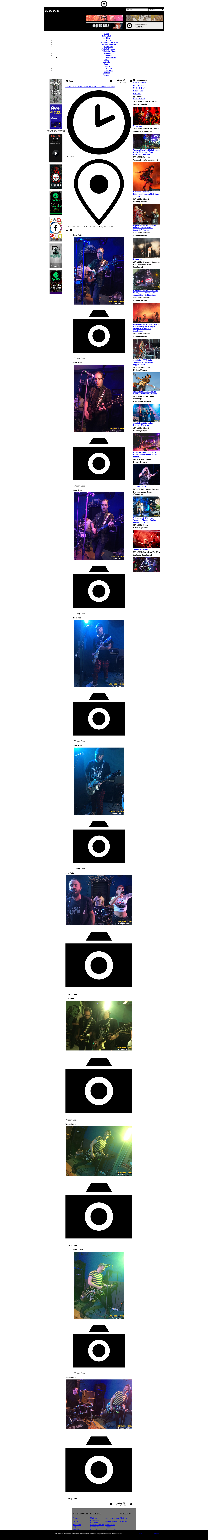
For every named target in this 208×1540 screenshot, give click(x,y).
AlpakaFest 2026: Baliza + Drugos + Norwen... (144, 424)
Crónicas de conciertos (109, 42)
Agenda (106, 62)
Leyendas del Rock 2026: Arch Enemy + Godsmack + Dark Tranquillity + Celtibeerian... (145, 293)
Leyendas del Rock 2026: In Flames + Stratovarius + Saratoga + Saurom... (144, 228)
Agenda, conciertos (112, 1518)
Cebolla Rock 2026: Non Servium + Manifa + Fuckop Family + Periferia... (144, 520)
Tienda (106, 75)
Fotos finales (111, 58)
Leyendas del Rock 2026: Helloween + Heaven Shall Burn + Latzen (146, 194)
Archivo (106, 38)
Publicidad (106, 36)
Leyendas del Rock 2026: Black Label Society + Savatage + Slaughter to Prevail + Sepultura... (146, 327)
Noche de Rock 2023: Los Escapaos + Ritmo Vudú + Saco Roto (90, 87)
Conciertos (108, 71)
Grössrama (137, 126)
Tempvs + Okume (140, 549)
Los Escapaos (138, 85)
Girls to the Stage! (109, 51)
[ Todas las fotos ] (140, 82)
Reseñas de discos (109, 45)
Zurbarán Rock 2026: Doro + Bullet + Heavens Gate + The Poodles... (145, 454)
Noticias (109, 40)
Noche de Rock (139, 88)
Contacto (106, 73)
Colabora (106, 66)
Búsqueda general (112, 1521)
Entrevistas (108, 47)
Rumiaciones (109, 53)
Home (106, 34)
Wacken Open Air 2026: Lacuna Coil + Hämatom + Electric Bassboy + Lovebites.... (146, 152)
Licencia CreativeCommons (80, 1530)
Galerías (108, 55)
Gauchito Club (139, 99)
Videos (106, 60)
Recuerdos (137, 259)
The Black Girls (139, 486)
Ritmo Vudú (138, 91)
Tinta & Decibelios (108, 49)
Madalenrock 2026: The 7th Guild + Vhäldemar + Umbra (145, 393)
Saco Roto (137, 94)
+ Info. (141, 1533)
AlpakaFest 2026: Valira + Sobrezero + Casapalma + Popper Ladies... (144, 362)
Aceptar (156, 1533)
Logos (106, 64)
